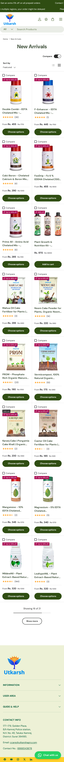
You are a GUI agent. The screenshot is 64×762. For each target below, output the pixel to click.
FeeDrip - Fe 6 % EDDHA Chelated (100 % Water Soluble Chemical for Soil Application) (46, 183)
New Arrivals (16, 39)
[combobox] (32, 29)
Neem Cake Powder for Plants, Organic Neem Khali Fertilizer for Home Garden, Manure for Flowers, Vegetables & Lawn (47, 317)
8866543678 (24, 748)
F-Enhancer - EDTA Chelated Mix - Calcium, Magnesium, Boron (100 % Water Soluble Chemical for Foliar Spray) (46, 118)
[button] (52, 19)
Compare (47, 56)
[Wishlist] (46, 19)
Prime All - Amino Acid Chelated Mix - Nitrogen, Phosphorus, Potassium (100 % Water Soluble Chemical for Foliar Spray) (15, 252)
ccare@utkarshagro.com (23, 742)
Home (5, 39)
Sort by (6, 63)
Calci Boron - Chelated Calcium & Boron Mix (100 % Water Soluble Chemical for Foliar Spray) (15, 182)
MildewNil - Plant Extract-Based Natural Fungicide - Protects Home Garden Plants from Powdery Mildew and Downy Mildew (15, 582)
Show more (32, 621)
